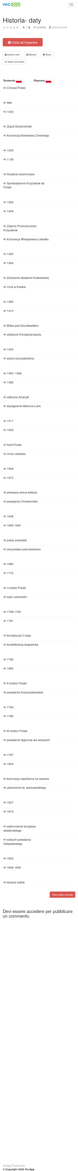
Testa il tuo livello (15, 61)
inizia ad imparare (24, 42)
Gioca (48, 54)
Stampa (32, 54)
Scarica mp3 (13, 54)
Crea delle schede (62, 894)
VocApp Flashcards (14, 1165)
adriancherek (59, 27)
